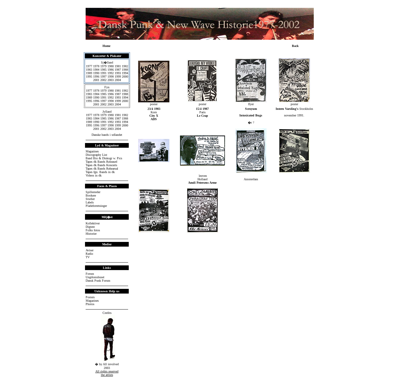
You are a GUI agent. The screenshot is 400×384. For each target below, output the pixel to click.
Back (295, 46)
